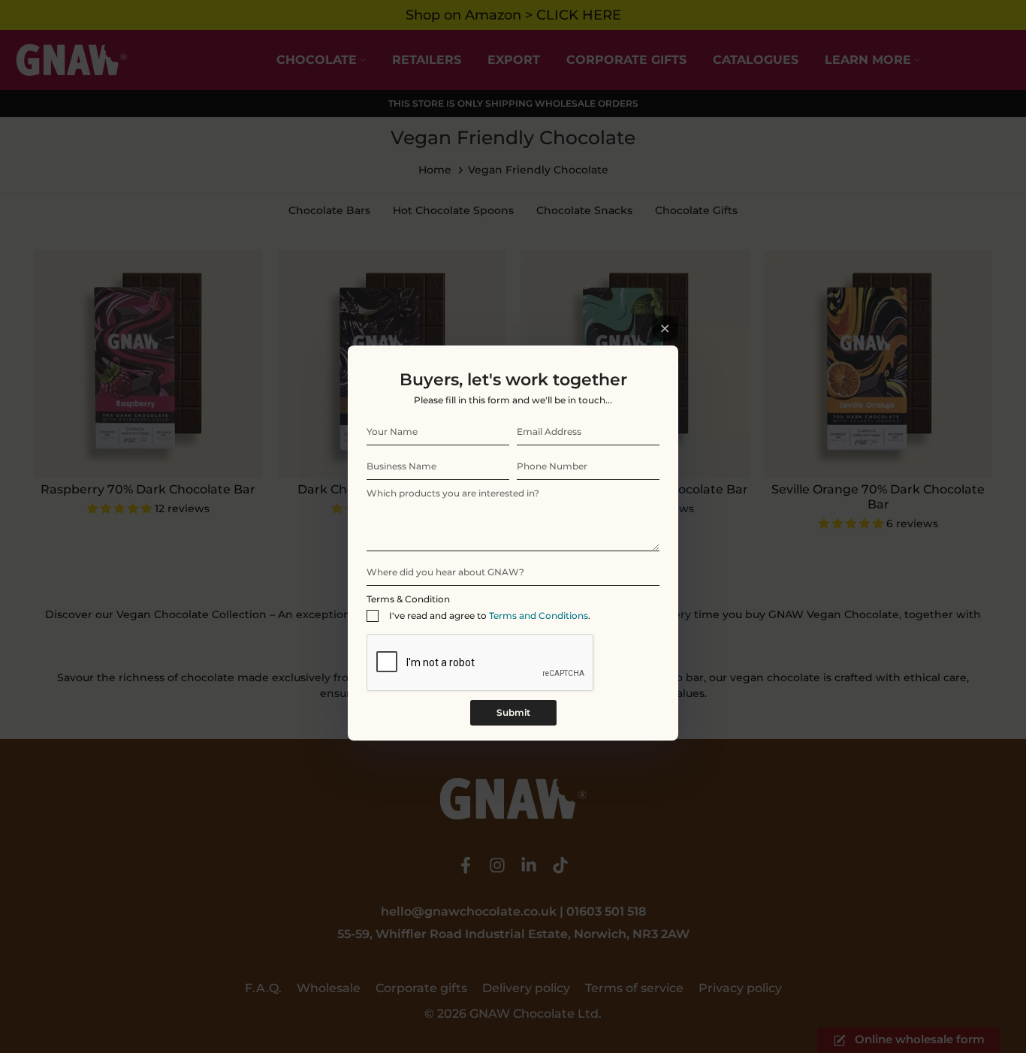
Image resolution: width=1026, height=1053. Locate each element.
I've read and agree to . (489, 615)
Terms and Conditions (538, 615)
